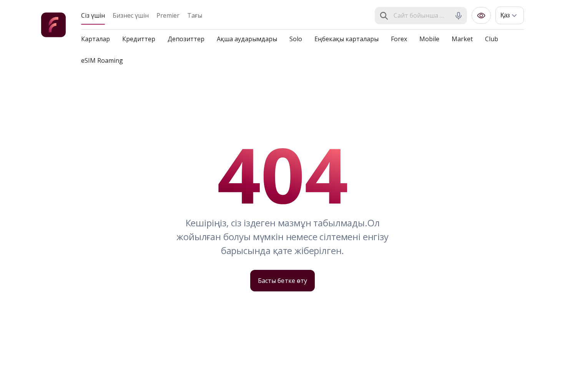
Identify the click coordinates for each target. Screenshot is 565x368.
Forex (399, 39)
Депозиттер (186, 39)
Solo (295, 39)
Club (491, 39)
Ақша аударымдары (247, 39)
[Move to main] (53, 26)
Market (462, 39)
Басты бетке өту (282, 280)
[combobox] (422, 15)
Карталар (95, 39)
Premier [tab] (167, 15)
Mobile (429, 39)
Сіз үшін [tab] (93, 15)
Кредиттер (138, 39)
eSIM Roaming (102, 60)
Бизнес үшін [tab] (131, 15)
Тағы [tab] (194, 15)
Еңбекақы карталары (346, 39)
